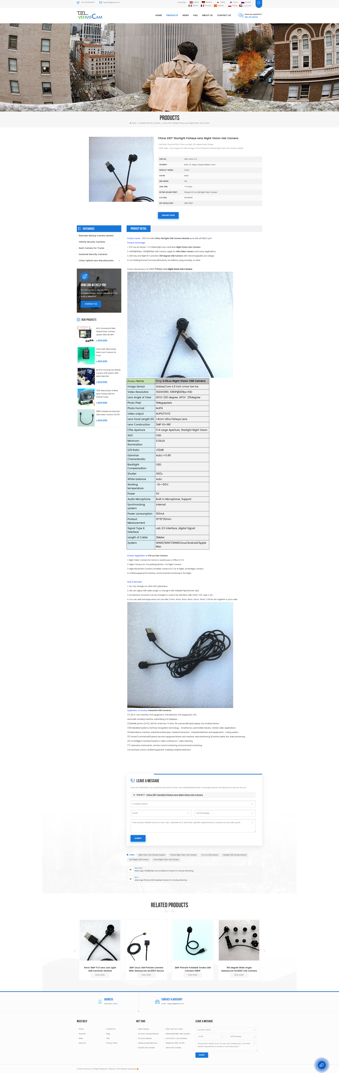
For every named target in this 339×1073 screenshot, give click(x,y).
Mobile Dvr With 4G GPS (175, 1043)
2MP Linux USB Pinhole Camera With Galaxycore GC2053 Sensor (85, 969)
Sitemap (112, 1069)
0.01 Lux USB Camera (210, 855)
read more (102, 340)
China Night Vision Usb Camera (166, 859)
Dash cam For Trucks (174, 1029)
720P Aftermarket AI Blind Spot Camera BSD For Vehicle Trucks (107, 394)
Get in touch (251, 17)
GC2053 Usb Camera (146, 1048)
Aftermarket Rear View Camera (178, 1034)
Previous (75, 951)
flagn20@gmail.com (111, 2)
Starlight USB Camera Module (234, 855)
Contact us (224, 15)
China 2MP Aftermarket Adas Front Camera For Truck (106, 352)
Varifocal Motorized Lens (147, 1043)
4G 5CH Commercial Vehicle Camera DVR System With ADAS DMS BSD (108, 373)
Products (172, 15)
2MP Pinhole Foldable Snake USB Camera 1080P (131, 969)
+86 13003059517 (88, 2)
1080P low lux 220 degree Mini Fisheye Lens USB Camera (224, 969)
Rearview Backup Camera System (96, 235)
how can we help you (93, 285)
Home (158, 15)
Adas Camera (143, 1029)
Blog (108, 1034)
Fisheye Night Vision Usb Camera (183, 855)
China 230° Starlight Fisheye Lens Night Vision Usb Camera (174, 795)
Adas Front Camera (173, 1048)
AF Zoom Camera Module (148, 1034)
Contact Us (91, 304)
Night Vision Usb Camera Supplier (152, 855)
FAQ (195, 15)
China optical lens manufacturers (96, 260)
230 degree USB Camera (138, 859)
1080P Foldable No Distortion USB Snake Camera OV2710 (108, 413)
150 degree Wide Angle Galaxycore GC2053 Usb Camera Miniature (178, 969)
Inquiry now (168, 215)
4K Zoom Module (145, 1038)
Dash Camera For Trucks (91, 248)
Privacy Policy (111, 1043)
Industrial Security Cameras (93, 254)
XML (108, 1038)
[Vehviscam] (90, 15)
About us (207, 15)
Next (264, 951)
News (185, 15)
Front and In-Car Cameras (176, 1038)
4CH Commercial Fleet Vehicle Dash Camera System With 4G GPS (105, 331)
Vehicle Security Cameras (92, 242)
